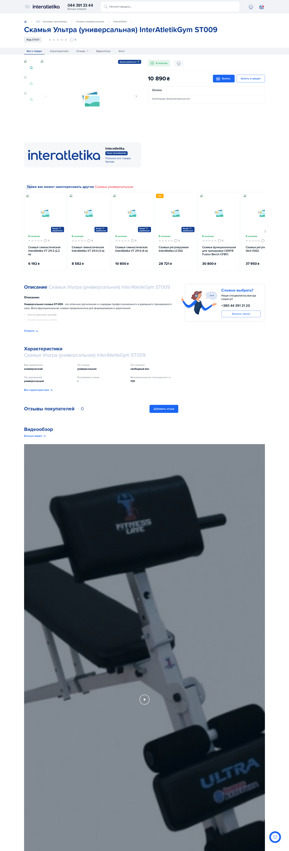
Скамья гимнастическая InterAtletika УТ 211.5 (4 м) (131, 249)
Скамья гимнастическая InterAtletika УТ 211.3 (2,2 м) (44, 251)
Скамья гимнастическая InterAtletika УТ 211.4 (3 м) (88, 249)
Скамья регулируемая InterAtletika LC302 (174, 249)
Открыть (29, 330)
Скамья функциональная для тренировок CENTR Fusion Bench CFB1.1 (219, 251)
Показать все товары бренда (118, 160)
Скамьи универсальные (114, 187)
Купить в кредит (251, 78)
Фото (122, 51)
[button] (136, 96)
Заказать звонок (241, 313)
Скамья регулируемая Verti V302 (261, 249)
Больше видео (33, 436)
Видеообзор (103, 51)
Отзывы (82, 51)
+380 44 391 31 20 (235, 306)
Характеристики (59, 51)
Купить (226, 78)
